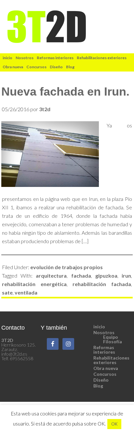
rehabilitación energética (34, 284)
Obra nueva (105, 368)
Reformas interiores (104, 350)
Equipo (110, 337)
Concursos (104, 374)
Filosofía (112, 341)
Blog (98, 385)
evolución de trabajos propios (66, 267)
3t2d (67, 26)
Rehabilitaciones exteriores (111, 360)
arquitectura (51, 275)
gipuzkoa (106, 275)
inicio (99, 326)
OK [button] (114, 423)
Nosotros (103, 332)
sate (7, 292)
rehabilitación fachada (102, 284)
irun (126, 275)
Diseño (101, 380)
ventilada (26, 292)
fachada (81, 275)
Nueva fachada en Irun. (65, 91)
